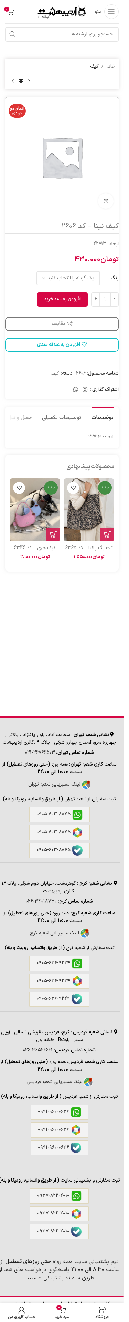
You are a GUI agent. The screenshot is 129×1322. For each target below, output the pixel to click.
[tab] (103, 417)
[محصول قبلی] (29, 81)
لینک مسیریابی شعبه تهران (55, 784)
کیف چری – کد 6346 (35, 548)
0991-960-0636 (53, 1111)
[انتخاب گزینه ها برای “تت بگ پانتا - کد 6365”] (107, 534)
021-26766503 (40, 752)
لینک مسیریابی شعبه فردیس (55, 1081)
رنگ (114, 278)
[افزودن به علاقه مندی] (73, 488)
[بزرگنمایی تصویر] (106, 201)
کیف (94, 66)
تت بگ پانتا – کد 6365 (89, 548)
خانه (110, 66)
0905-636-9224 (53, 963)
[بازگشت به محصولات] (21, 81)
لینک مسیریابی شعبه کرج (55, 933)
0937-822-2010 (53, 1195)
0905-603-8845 (53, 814)
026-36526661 (38, 1050)
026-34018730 (41, 901)
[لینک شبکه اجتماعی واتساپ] (75, 389)
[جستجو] (12, 34)
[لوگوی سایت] (61, 11)
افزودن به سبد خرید (62, 299)
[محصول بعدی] (13, 81)
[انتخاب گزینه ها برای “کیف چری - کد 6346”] (53, 534)
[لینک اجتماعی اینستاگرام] (85, 389)
